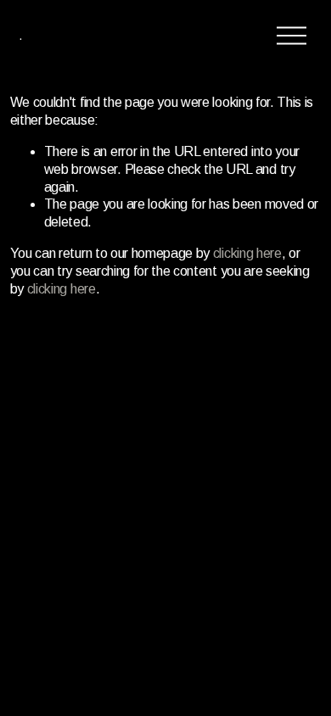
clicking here (247, 253)
